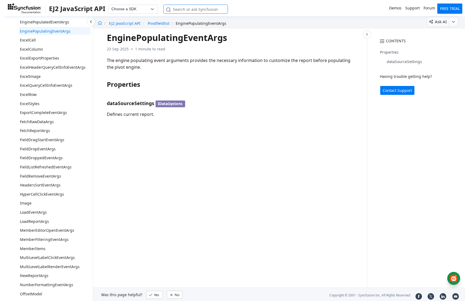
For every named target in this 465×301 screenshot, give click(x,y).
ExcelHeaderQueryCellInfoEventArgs (53, 67)
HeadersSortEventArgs (40, 185)
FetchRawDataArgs (37, 121)
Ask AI (441, 21)
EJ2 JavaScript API (125, 23)
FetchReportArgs (35, 130)
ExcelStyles (30, 103)
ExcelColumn (31, 49)
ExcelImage (30, 76)
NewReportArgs (34, 275)
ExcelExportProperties (39, 58)
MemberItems (32, 248)
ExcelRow (28, 94)
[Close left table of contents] (91, 22)
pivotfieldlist (159, 23)
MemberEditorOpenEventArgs (47, 230)
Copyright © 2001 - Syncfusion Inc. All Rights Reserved (369, 295)
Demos (395, 8)
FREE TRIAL (450, 8)
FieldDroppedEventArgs (41, 157)
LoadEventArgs (33, 212)
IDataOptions (170, 103)
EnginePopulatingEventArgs (45, 31)
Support (412, 8)
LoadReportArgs (34, 221)
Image (25, 203)
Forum (429, 8)
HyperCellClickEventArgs (42, 194)
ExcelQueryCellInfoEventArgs (46, 85)
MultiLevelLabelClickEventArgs (47, 257)
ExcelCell (28, 40)
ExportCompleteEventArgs (43, 112)
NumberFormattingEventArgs (46, 284)
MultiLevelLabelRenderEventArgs (50, 266)
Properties (389, 52)
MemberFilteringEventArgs (44, 239)
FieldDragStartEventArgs (42, 139)
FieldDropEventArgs (38, 148)
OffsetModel (31, 293)
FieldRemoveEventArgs (40, 176)
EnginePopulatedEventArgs (44, 22)
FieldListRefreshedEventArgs (46, 166)
